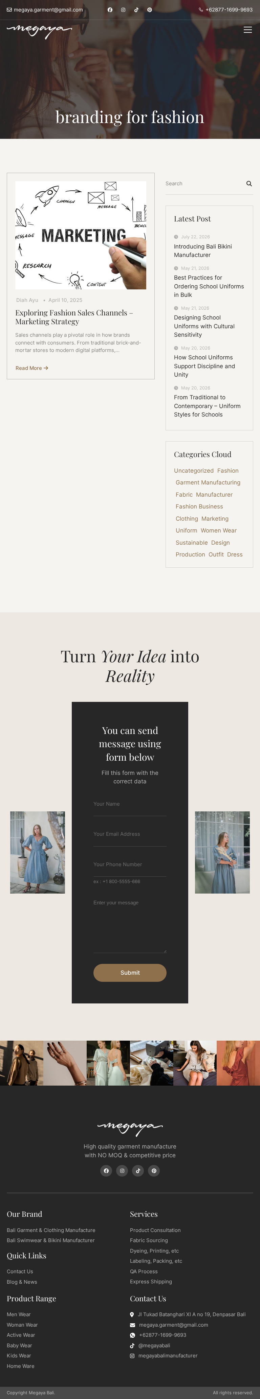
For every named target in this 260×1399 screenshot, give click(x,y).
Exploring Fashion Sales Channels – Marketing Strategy (74, 317)
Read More (28, 368)
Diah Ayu (27, 300)
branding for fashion (130, 116)
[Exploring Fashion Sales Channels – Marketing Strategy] (80, 235)
